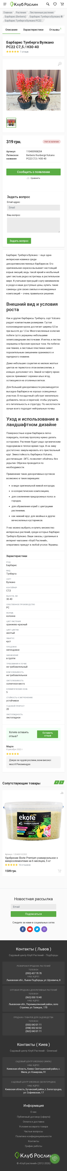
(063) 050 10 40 (34, 997)
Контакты (33, 1141)
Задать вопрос (19, 240)
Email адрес (13, 202)
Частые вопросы (33, 1131)
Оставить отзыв (47, 734)
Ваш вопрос (13, 215)
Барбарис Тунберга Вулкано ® (46, 16)
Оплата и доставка (33, 1121)
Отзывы (55, 29)
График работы (33, 1146)
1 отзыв (24, 51)
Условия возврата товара (33, 1126)
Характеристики (33, 29)
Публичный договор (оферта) (33, 1116)
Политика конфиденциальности (33, 1136)
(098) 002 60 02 (34, 1028)
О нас (33, 1111)
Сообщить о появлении (33, 172)
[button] (33, 90)
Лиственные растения (42, 12)
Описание (11, 29)
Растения (21, 12)
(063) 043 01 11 (34, 1031)
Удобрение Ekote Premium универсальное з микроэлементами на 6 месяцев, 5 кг (31, 859)
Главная (8, 12)
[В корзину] (59, 871)
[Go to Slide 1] (11, 123)
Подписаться (33, 914)
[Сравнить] (62, 792)
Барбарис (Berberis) (15, 16)
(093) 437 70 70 (34, 973)
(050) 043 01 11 (34, 1024)
